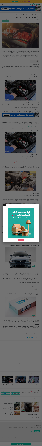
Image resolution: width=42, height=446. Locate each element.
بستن (4, 205)
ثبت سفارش (21, 240)
